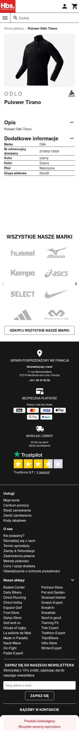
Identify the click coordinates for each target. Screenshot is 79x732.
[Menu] (5, 18)
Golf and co (11, 622)
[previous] (3, 284)
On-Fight (9, 648)
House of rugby (14, 627)
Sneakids (48, 612)
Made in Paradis (15, 637)
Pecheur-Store (52, 587)
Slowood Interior (53, 597)
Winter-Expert (51, 648)
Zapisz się (39, 695)
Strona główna (14, 28)
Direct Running (14, 597)
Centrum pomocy (16, 505)
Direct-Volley (12, 602)
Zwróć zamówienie (39, 445)
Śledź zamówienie (17, 510)
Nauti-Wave (12, 642)
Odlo (13, 93)
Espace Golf (12, 607)
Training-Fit (49, 622)
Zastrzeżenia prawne (19, 555)
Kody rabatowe (14, 520)
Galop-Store (12, 617)
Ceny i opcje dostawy (19, 565)
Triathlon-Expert (53, 632)
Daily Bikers (12, 592)
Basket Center (14, 587)
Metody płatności (16, 560)
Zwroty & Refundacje (19, 550)
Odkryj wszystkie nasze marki (39, 330)
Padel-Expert (13, 653)
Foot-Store (11, 612)
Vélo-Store (49, 642)
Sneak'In (47, 607)
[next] (76, 284)
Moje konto (11, 500)
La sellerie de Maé (17, 632)
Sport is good (51, 617)
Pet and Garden (53, 592)
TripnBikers (49, 637)
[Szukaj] (15, 18)
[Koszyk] (74, 6)
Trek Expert (49, 627)
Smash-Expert (52, 602)
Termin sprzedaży (16, 545)
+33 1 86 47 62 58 (39, 380)
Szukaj (24, 17)
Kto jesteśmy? (13, 535)
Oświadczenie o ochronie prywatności (31, 571)
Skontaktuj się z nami (39, 366)
